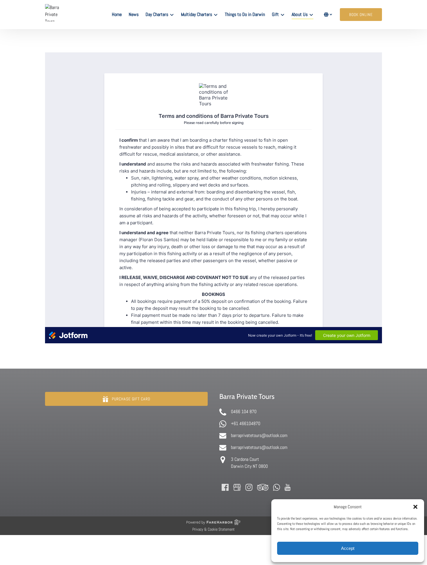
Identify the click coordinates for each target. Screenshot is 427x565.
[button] (415, 507)
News (134, 14)
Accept (347, 548)
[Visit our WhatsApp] (276, 487)
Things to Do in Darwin (245, 14)
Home (117, 14)
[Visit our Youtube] (287, 487)
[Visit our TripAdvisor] (262, 487)
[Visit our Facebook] (225, 487)
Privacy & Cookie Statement (213, 529)
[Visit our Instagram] (248, 487)
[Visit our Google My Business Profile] (237, 487)
